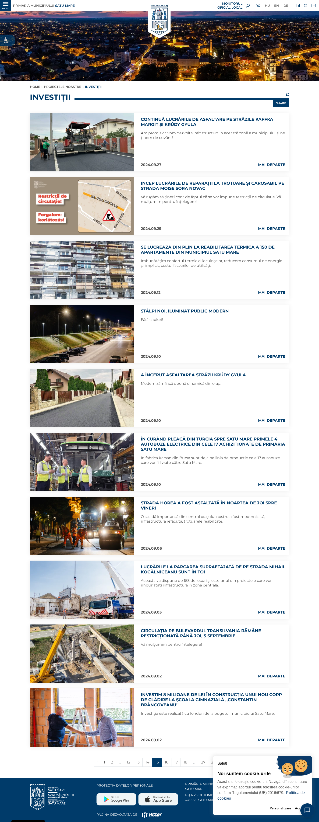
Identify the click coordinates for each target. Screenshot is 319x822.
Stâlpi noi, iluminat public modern (185, 311)
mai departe (271, 165)
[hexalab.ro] (151, 814)
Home (35, 87)
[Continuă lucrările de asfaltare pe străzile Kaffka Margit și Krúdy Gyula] (82, 142)
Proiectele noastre (62, 87)
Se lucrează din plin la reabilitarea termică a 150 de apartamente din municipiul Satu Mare (208, 250)
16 (166, 762)
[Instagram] (306, 5)
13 (138, 762)
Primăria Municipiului (44, 5)
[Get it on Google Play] (116, 797)
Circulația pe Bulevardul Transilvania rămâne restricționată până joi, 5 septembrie (201, 633)
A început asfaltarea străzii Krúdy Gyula (193, 375)
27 (203, 762)
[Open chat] (307, 810)
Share (281, 103)
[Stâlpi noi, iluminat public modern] (82, 334)
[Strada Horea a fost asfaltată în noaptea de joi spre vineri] (82, 526)
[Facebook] (298, 5)
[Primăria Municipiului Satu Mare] (159, 20)
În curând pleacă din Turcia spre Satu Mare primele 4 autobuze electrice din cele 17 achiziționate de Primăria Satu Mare (213, 444)
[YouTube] (313, 5)
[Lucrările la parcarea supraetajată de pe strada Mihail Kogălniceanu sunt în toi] (82, 590)
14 (147, 762)
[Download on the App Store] (157, 797)
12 (128, 762)
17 (176, 762)
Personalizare (280, 808)
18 (185, 762)
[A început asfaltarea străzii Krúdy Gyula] (82, 398)
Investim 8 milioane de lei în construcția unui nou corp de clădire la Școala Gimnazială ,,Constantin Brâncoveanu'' (211, 700)
